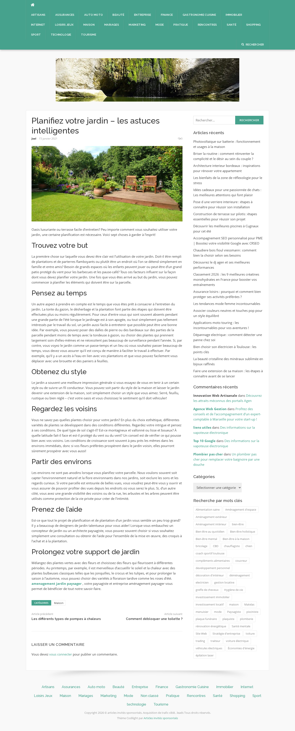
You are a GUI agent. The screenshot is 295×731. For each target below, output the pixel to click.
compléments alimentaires (213, 561)
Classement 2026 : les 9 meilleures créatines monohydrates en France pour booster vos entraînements (226, 279)
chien (248, 546)
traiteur (215, 641)
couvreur (241, 561)
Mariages (111, 24)
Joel (34, 138)
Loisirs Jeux (64, 24)
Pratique (180, 24)
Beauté (118, 14)
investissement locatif (210, 604)
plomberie (246, 619)
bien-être (238, 524)
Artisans (38, 14)
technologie (61, 34)
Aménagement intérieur (211, 524)
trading (200, 641)
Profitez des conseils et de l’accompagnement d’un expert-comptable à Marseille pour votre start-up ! (227, 414)
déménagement (239, 575)
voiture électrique (237, 641)
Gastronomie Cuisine (199, 14)
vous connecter (60, 654)
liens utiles (202, 427)
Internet (38, 24)
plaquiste (228, 619)
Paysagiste (234, 612)
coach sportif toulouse (210, 553)
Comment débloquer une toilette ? (154, 619)
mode (218, 612)
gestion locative (224, 582)
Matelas (249, 604)
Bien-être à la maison (236, 539)
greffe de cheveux (207, 590)
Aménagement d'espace (240, 509)
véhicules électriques (209, 648)
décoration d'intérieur (210, 575)
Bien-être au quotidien (210, 531)
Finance (167, 14)
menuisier (202, 612)
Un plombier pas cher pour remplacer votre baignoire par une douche (226, 459)
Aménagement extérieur (211, 517)
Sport (36, 34)
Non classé (150, 696)
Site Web (201, 633)
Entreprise (142, 14)
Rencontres (207, 24)
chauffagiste (232, 546)
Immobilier (234, 14)
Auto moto (93, 14)
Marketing (137, 24)
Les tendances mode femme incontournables (226, 303)
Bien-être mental (206, 539)
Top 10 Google (204, 441)
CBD (215, 546)
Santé (231, 24)
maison (234, 604)
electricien (202, 582)
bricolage (201, 546)
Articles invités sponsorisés (161, 718)
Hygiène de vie (233, 590)
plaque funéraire (206, 619)
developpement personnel (213, 568)
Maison (89, 24)
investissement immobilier (213, 597)
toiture (250, 633)
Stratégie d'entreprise (226, 633)
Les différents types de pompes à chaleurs (66, 619)
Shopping (253, 24)
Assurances (65, 14)
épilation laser (205, 655)
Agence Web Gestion (210, 409)
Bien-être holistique (242, 531)
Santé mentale (241, 626)
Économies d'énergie (241, 648)
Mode (159, 24)
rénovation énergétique (211, 626)
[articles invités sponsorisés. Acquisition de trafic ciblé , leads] (147, 79)
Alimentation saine (208, 509)
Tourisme (88, 34)
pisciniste (252, 612)
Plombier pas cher (208, 454)
